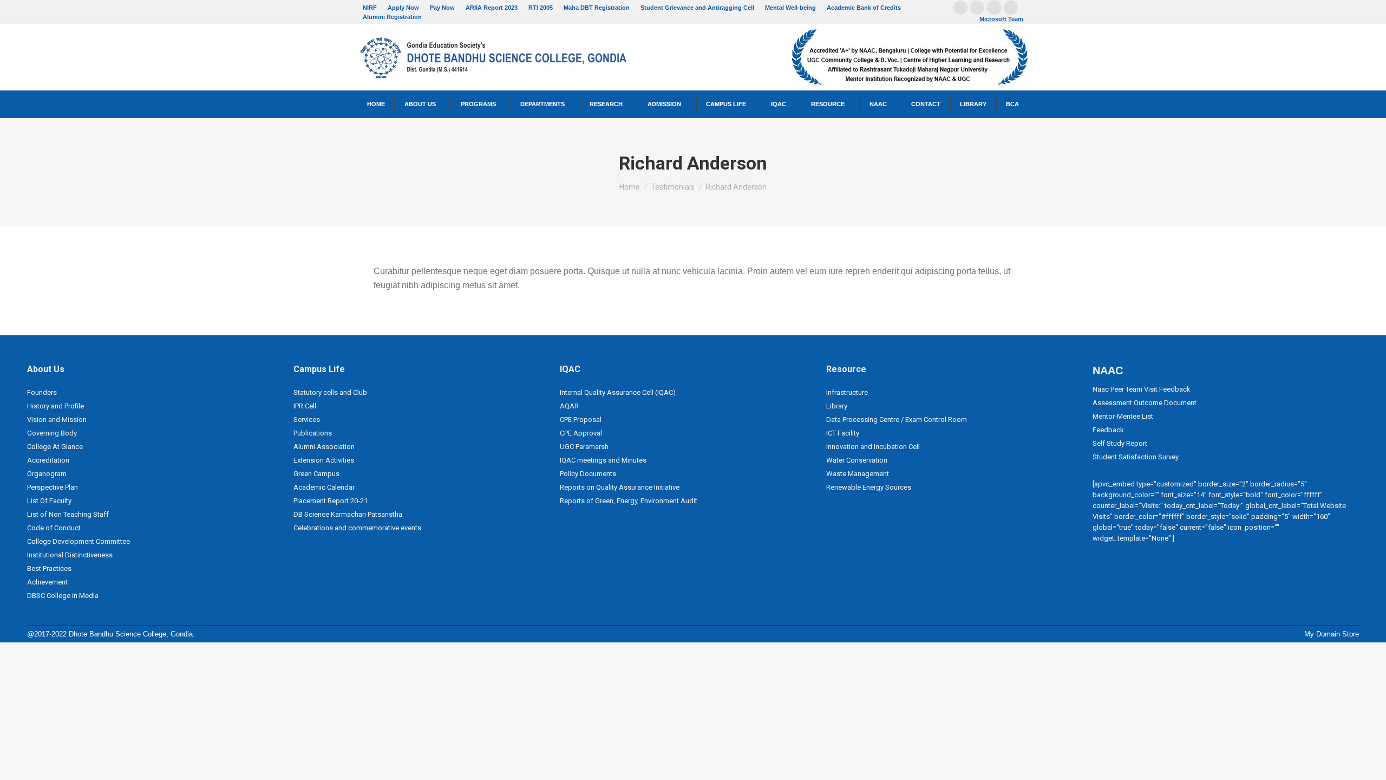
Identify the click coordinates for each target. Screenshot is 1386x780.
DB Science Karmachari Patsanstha (347, 514)
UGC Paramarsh (584, 447)
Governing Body (52, 433)
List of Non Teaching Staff (68, 514)
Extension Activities (323, 460)
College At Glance (55, 447)
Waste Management (857, 474)
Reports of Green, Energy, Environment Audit (628, 501)
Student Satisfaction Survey (1136, 457)
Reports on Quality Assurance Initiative (619, 487)
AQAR (569, 406)
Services (306, 419)
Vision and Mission (57, 419)
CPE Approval (581, 433)
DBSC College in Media (63, 596)
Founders (42, 392)
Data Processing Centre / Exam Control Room (896, 419)
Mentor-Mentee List (1123, 416)
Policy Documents (588, 474)
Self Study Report (1120, 443)
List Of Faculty (49, 501)
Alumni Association (324, 447)
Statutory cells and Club (330, 392)
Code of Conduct (54, 528)
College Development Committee (78, 541)
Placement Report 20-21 (330, 501)
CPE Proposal (581, 419)
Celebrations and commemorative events (357, 528)
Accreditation (48, 460)
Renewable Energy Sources (868, 487)
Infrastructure (847, 392)
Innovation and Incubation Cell (873, 447)
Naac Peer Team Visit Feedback (1142, 389)
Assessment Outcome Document (1145, 403)
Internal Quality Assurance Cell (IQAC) (618, 392)
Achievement (47, 582)
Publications (312, 433)
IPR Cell (304, 406)
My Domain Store (1331, 634)
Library (836, 406)
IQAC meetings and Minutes (603, 460)
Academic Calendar (324, 487)
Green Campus (316, 474)
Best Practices (49, 568)
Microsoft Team (1001, 19)
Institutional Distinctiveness (70, 555)
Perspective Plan (52, 487)
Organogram (47, 474)
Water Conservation (856, 460)
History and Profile (55, 406)
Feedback (1108, 430)
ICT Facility (842, 433)
